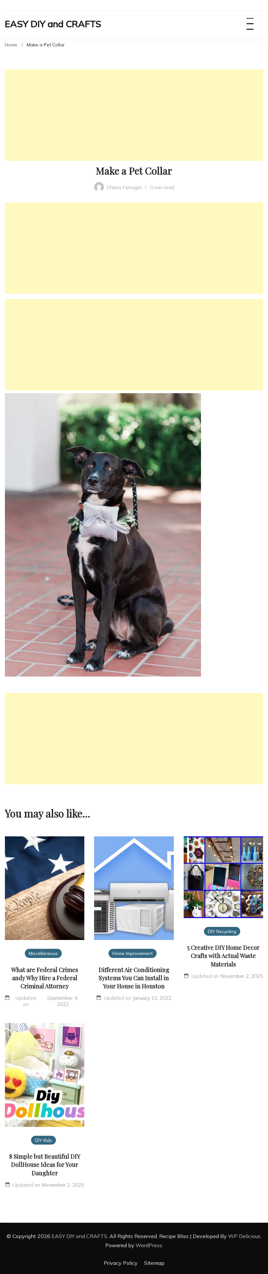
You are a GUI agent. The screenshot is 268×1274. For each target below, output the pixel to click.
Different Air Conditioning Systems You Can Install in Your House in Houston (134, 978)
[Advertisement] (134, 115)
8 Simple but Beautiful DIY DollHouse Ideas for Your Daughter (44, 1164)
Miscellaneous (43, 953)
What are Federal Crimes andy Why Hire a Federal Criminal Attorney (44, 978)
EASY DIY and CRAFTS (53, 23)
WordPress (149, 1245)
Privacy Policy (121, 1263)
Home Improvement (132, 953)
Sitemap (154, 1263)
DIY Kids (43, 1140)
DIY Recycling (222, 931)
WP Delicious (244, 1236)
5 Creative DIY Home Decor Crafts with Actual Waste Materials (223, 956)
